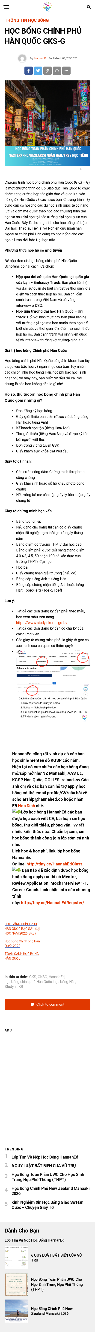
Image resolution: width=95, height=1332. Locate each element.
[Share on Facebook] (28, 71)
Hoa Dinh (26, 805)
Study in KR (14, 987)
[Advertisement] (47, 1083)
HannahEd (41, 58)
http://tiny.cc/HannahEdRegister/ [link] (52, 902)
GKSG (42, 977)
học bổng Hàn (64, 982)
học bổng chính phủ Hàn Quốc (28, 982)
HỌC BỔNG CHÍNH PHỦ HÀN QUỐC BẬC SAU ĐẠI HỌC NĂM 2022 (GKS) (22, 928)
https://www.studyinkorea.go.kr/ (42, 623)
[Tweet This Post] (38, 71)
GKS (32, 977)
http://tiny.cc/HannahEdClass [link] (54, 863)
